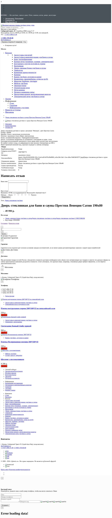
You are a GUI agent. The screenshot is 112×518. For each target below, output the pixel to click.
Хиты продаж (9, 296)
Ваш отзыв (4, 191)
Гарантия (13, 105)
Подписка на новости (12, 378)
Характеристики (10, 126)
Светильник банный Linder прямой (16, 326)
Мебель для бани (21, 83)
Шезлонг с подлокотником (12, 359)
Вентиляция (18, 66)
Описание (8, 124)
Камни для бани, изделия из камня (27, 77)
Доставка (8, 388)
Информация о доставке (19, 108)
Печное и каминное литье (24, 92)
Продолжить (6, 197)
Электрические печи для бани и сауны (29, 96)
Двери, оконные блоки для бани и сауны (30, 68)
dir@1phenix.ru (6, 40)
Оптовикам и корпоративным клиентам (18, 385)
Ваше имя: (4, 181)
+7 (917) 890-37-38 (10, 34)
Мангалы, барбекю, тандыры (25, 81)
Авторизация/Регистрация (14, 371)
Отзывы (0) (9, 127)
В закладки (4, 236)
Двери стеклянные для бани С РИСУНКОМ (70, 218)
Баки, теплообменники (23, 59)
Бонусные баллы (10, 375)
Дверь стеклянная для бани (14, 200)
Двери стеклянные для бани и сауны (44, 218)
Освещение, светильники (13, 322)
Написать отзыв (14, 223)
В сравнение (13, 236)
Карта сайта (5, 469)
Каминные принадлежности (25, 72)
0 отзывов (4, 223)
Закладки (8, 376)
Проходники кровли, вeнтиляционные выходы (32, 94)
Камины (17, 75)
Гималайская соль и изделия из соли (17, 304)
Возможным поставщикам (14, 383)
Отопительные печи (22, 88)
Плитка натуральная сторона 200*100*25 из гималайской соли (28, 308)
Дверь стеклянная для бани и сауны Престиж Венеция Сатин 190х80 (27, 117)
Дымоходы (18, 70)
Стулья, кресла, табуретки (13, 355)
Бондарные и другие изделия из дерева (29, 64)
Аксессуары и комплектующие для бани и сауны (33, 57)
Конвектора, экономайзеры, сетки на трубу (31, 79)
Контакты (8, 397)
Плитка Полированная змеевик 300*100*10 (19, 342)
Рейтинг (3, 195)
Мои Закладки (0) (11, 22)
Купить (4, 234)
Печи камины (19, 90)
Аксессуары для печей (23, 55)
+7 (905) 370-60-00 (20, 448)
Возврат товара (10, 390)
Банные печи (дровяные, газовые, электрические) (33, 62)
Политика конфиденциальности (19, 469)
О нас (12, 103)
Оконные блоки (20, 86)
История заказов (10, 373)
